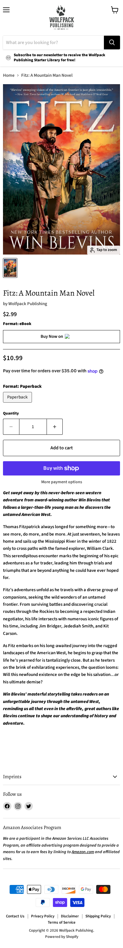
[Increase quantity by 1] (55, 427)
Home (9, 75)
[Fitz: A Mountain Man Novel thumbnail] (10, 267)
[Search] (112, 42)
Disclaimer (70, 916)
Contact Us (15, 916)
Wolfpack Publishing (27, 304)
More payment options (61, 482)
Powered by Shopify (61, 936)
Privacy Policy (42, 916)
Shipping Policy (98, 916)
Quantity (11, 413)
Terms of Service (62, 922)
